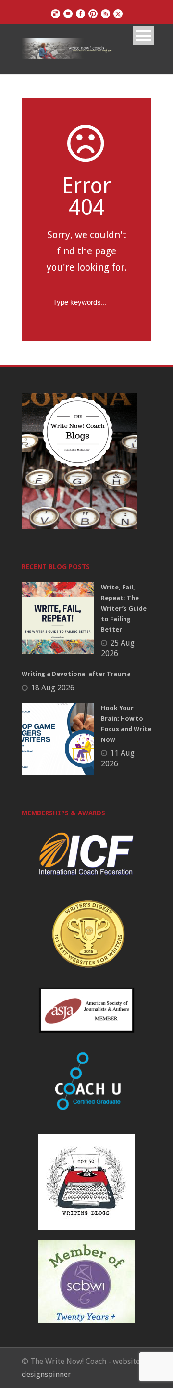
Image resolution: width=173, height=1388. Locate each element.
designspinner (46, 1374)
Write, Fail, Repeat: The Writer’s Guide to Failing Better (124, 608)
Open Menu (143, 35)
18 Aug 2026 (52, 687)
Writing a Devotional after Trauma (76, 673)
